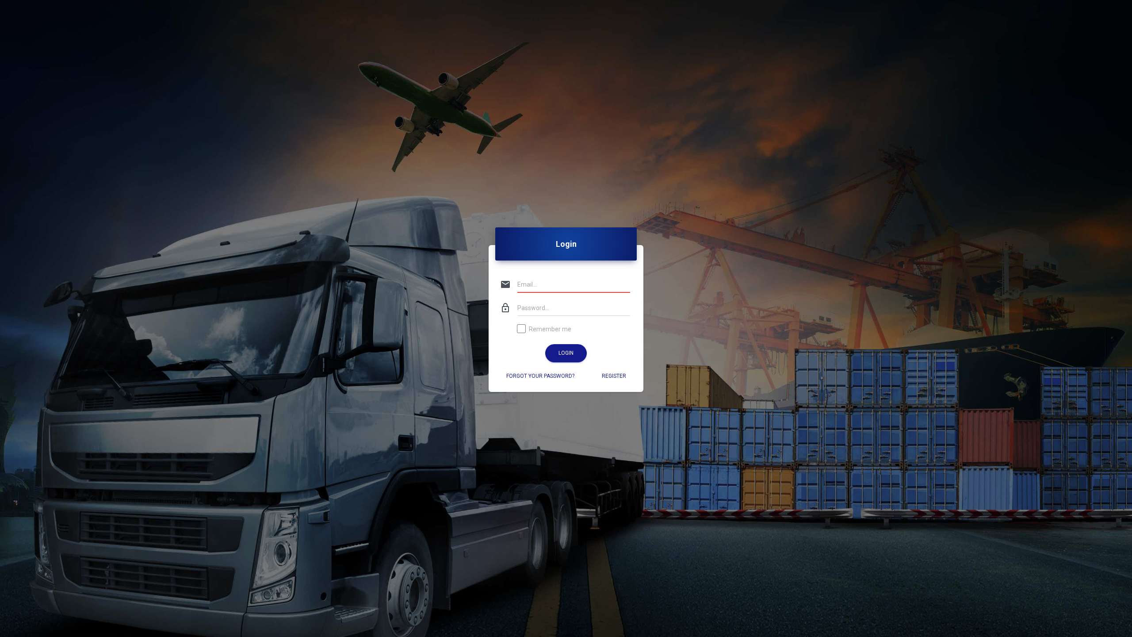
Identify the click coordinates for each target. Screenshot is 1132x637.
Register (614, 376)
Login (566, 353)
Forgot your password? (540, 376)
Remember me (550, 329)
